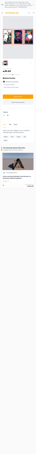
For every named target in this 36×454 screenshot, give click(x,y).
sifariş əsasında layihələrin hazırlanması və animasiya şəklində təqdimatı (17, 177)
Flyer (12, 136)
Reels (5, 140)
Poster (18, 136)
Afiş (25, 136)
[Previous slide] (6, 37)
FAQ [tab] (10, 124)
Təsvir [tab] (4, 124)
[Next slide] (30, 37)
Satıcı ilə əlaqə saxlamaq (18, 102)
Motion (6, 136)
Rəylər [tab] (15, 124)
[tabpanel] (18, 136)
